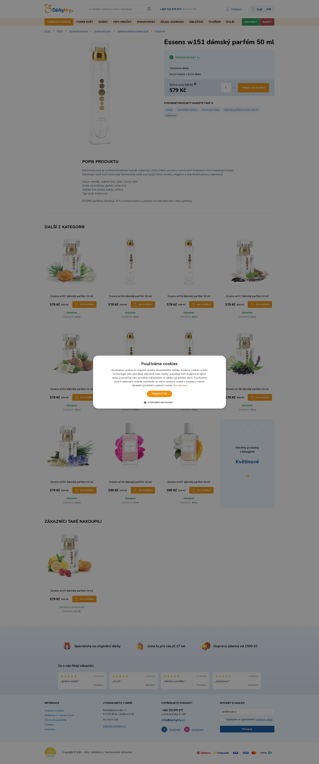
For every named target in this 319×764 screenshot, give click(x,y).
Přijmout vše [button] (159, 393)
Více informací (180, 385)
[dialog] (159, 382)
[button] (159, 402)
